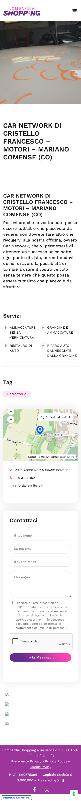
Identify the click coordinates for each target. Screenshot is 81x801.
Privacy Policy (56, 761)
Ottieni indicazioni (57, 417)
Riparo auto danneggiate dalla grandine (62, 351)
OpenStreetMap (50, 457)
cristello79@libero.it (29, 485)
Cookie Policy (40, 767)
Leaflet (32, 457)
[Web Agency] (61, 780)
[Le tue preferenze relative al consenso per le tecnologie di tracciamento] (74, 794)
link (18, 615)
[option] (40, 62)
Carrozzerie (16, 394)
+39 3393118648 (26, 477)
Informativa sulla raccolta (16, 797)
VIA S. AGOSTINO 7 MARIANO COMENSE (42, 470)
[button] (74, 10)
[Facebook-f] (34, 789)
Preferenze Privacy (26, 761)
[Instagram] (46, 789)
